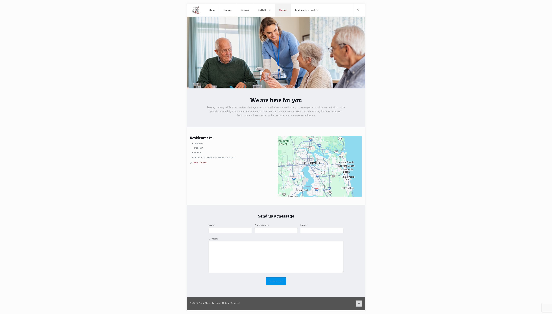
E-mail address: (262, 225)
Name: (212, 225)
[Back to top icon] (359, 304)
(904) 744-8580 (200, 162)
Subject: (304, 225)
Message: (213, 238)
